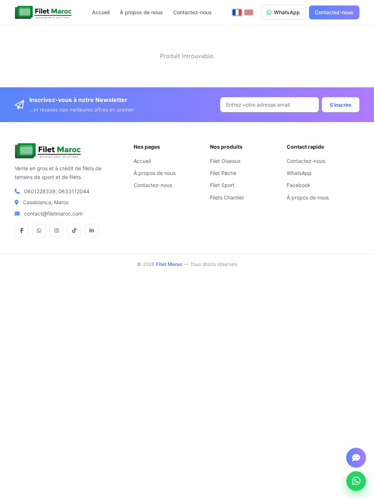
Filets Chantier (227, 197)
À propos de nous (141, 12)
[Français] (237, 12)
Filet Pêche (223, 173)
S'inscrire (340, 105)
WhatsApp (287, 12)
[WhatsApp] (356, 481)
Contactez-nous (192, 12)
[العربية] (248, 12)
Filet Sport (222, 185)
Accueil (101, 12)
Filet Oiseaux (225, 161)
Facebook (298, 185)
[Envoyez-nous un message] (356, 458)
